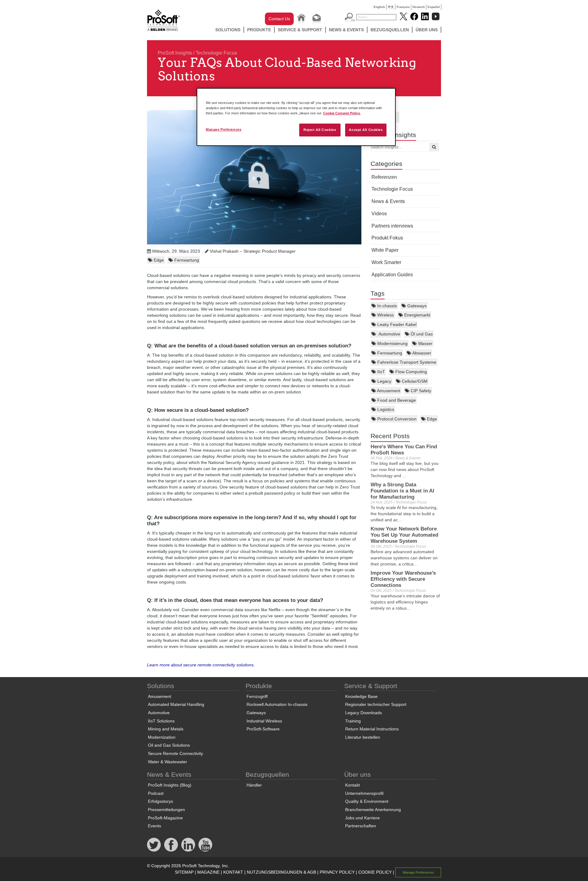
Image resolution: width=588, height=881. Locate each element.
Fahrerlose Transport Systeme (406, 362)
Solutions (227, 29)
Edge (431, 418)
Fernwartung (389, 352)
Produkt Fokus (387, 237)
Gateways (416, 305)
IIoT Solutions (161, 720)
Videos (379, 213)
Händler (254, 785)
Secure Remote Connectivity (175, 753)
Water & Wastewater (167, 761)
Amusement (388, 390)
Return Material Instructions (372, 728)
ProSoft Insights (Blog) (169, 785)
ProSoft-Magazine (165, 817)
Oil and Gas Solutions (169, 745)
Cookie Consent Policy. (341, 113)
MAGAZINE (208, 872)
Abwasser (421, 352)
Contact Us (279, 18)
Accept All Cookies (366, 130)
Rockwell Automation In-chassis (277, 704)
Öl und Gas (421, 333)
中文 (391, 7)
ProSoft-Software (263, 728)
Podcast (156, 793)
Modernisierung (392, 343)
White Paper (384, 250)
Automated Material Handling (176, 704)
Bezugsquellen (390, 29)
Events (154, 825)
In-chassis (386, 305)
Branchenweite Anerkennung (373, 809)
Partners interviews (392, 225)
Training (353, 720)
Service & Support (300, 29)
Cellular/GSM (414, 381)
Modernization (161, 737)
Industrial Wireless (264, 720)
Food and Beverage (396, 400)
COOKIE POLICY (375, 872)
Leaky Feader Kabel (396, 324)
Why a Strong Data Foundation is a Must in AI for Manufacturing (402, 491)
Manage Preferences (223, 129)
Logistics (385, 409)
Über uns (427, 29)
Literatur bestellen (362, 737)
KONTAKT (233, 872)
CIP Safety (420, 390)
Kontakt (352, 785)
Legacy (383, 381)
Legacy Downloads (363, 712)
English (379, 7)
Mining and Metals (165, 728)
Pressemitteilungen (166, 809)
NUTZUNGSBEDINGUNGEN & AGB (281, 872)
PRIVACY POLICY (337, 872)
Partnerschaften (360, 825)
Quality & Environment (366, 801)
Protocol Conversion (396, 418)
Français (403, 7)
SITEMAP (184, 872)
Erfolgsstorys (160, 801)
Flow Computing (410, 371)
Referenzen (384, 177)
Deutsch (419, 7)
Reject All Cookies (319, 130)
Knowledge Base (361, 696)
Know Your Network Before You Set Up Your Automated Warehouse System (404, 535)
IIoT (380, 371)
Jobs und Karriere (362, 817)
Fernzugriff (257, 696)
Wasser (424, 343)
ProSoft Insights (175, 53)
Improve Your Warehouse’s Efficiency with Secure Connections (403, 579)
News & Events (346, 29)
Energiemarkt (416, 314)
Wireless (385, 314)
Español (434, 7)
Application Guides (392, 274)
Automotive (388, 333)
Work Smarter (386, 262)
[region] (296, 117)
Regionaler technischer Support (375, 704)
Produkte (259, 29)
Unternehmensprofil (364, 793)
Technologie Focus (216, 53)
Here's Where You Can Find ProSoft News (404, 450)
